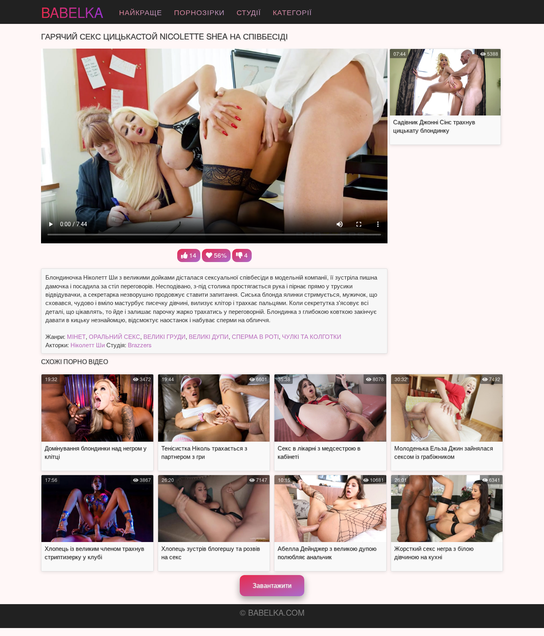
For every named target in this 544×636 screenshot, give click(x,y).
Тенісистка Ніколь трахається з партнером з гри (204, 452)
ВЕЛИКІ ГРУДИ (164, 336)
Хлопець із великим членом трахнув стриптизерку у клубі (94, 552)
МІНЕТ (76, 336)
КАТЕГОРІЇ (292, 12)
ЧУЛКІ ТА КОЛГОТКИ (311, 336)
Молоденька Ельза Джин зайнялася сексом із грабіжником (443, 452)
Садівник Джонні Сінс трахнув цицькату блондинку (434, 125)
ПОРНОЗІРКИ (199, 12)
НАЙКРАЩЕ (140, 12)
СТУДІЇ (249, 12)
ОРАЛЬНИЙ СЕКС (114, 336)
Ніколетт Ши (87, 345)
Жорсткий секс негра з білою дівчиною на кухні (434, 552)
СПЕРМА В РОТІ (255, 336)
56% (219, 255)
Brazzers (140, 345)
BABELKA (72, 12)
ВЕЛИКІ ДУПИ (209, 336)
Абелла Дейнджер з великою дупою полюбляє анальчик (327, 552)
